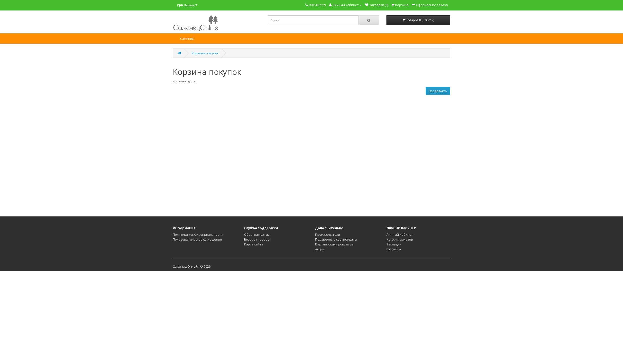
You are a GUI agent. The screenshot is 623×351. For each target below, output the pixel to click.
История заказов (399, 239)
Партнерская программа (334, 244)
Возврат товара (256, 239)
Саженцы (187, 38)
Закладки (393, 244)
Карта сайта (253, 244)
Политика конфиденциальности (198, 234)
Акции (320, 249)
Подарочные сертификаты (336, 239)
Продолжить (438, 91)
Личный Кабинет (399, 234)
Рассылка (393, 249)
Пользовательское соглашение (197, 239)
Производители (327, 234)
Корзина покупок (205, 53)
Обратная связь (256, 234)
